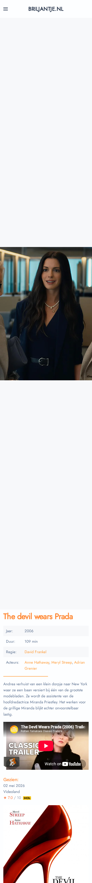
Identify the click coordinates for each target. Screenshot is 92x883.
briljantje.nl (45, 9)
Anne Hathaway (37, 662)
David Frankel (35, 652)
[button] (5, 9)
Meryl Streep (61, 662)
